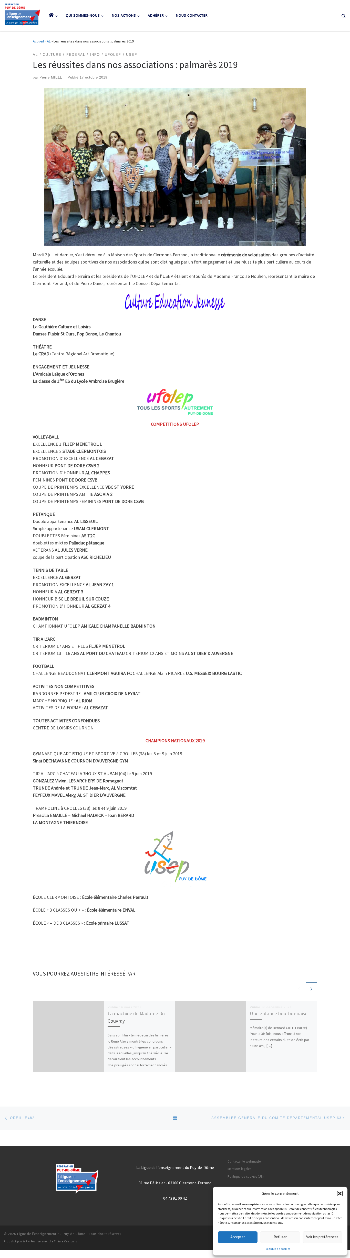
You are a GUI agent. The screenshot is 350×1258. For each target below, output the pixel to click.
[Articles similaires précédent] (299, 988)
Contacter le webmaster (245, 1161)
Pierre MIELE (51, 77)
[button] (339, 1193)
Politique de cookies (277, 1249)
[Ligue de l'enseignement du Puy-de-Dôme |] (22, 14)
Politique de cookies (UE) (246, 1176)
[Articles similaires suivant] (311, 988)
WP (25, 1241)
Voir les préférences (322, 1236)
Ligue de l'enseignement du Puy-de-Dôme (51, 1234)
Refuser (280, 1236)
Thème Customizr (66, 1241)
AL (48, 41)
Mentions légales (239, 1169)
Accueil (38, 41)
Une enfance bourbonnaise (278, 1013)
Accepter (237, 1236)
